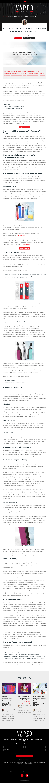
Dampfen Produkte (17, 35)
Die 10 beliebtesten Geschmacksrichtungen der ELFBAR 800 (8, 701)
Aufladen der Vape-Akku (16, 75)
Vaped (6, 16)
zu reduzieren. (21, 235)
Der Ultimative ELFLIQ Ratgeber (24, 698)
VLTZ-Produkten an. (25, 244)
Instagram (27, 775)
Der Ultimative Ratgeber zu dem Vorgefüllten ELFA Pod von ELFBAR (40, 701)
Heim (3, 16)
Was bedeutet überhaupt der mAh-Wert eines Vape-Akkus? (17, 71)
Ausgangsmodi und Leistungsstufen (30, 75)
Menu (25, 1)
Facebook (22, 775)
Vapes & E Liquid (26, 703)
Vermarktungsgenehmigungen (24, 759)
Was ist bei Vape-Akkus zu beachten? (29, 77)
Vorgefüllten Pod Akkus (14, 77)
